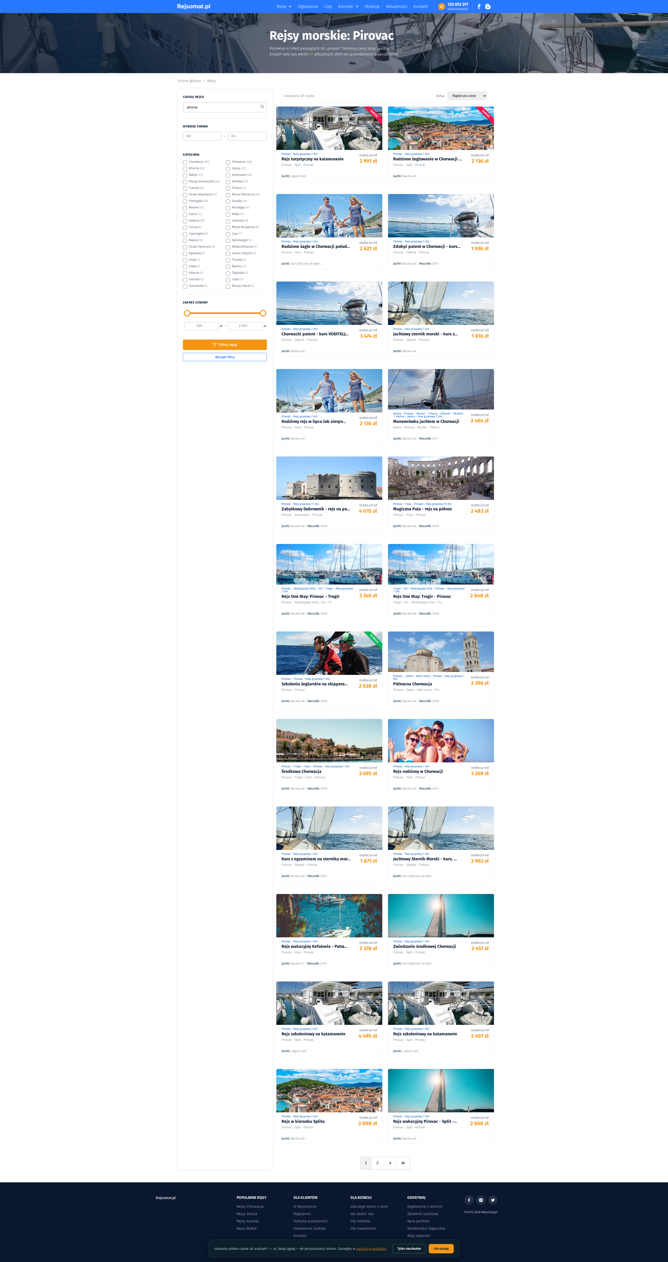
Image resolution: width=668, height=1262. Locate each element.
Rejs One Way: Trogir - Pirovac (422, 596)
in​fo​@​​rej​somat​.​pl (458, 8)
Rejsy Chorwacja (250, 1206)
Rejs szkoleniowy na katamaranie (313, 1033)
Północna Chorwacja (412, 683)
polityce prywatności (371, 1249)
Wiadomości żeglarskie (426, 1228)
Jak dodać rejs (362, 1214)
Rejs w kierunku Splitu (303, 1121)
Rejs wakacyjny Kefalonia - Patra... (315, 946)
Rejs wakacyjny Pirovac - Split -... (425, 1121)
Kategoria (191, 154)
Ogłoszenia (308, 6)
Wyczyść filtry (225, 357)
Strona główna (189, 81)
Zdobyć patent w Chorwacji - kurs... (427, 246)
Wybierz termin (195, 126)
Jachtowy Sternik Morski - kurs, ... (425, 858)
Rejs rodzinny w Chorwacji (418, 771)
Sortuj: (440, 96)
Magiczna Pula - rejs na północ (422, 508)
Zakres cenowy (195, 302)
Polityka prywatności (311, 1221)
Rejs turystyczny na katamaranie (313, 158)
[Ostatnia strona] (403, 1163)
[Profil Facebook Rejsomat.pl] (479, 6)
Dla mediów (360, 1221)
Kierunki (345, 6)
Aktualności (396, 6)
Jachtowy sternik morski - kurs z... (425, 333)
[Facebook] (469, 1200)
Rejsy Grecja (247, 1214)
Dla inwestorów (363, 1228)
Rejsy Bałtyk (247, 1228)
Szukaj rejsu (193, 97)
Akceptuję (441, 1249)
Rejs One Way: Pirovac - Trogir (310, 596)
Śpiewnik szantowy (423, 1214)
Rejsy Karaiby (248, 1221)
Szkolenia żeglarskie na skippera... (315, 683)
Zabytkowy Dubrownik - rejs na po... (316, 508)
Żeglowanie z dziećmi (425, 1206)
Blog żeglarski (418, 1236)
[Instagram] (481, 1200)
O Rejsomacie (305, 1206)
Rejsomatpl (166, 1198)
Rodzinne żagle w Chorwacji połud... (316, 246)
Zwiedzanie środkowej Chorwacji (424, 946)
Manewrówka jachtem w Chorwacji (426, 421)
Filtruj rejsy (228, 345)
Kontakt (421, 6)
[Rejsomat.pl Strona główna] (193, 6)
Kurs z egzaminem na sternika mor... (316, 858)
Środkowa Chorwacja (301, 771)
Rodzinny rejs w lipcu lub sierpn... (314, 421)
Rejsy (281, 6)
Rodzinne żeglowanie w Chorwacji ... (427, 158)
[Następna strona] (390, 1163)
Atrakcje (372, 6)
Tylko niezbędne (409, 1249)
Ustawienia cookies (310, 1228)
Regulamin (302, 1214)
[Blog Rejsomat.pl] (488, 6)
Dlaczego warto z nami (369, 1206)
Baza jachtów (418, 1221)
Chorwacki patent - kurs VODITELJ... (315, 333)
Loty (328, 6)
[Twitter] (493, 1200)
